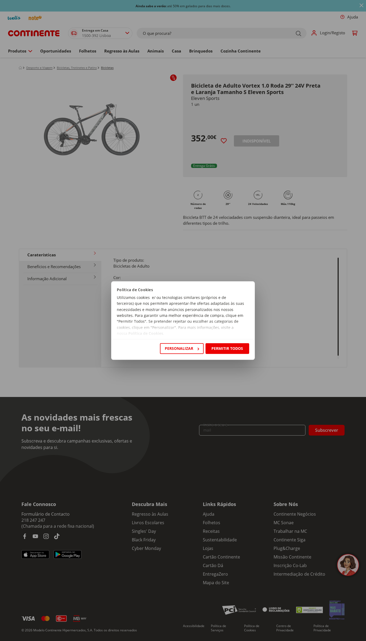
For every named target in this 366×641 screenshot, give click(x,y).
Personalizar (179, 348)
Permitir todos (227, 348)
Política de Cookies (145, 333)
